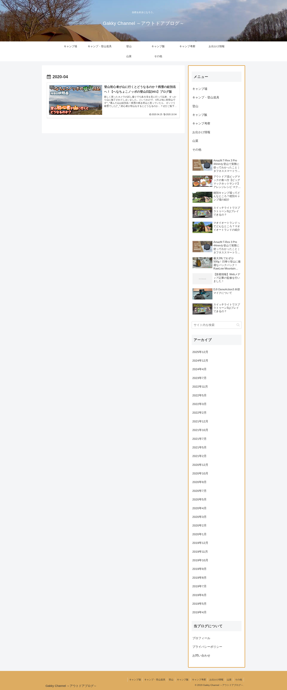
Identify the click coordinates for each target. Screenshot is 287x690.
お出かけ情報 (201, 132)
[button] (238, 325)
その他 (196, 149)
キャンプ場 (199, 88)
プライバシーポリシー (207, 646)
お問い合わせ (201, 655)
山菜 (195, 141)
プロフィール (201, 638)
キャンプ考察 (201, 123)
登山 (195, 106)
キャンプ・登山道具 (205, 97)
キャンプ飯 (199, 114)
